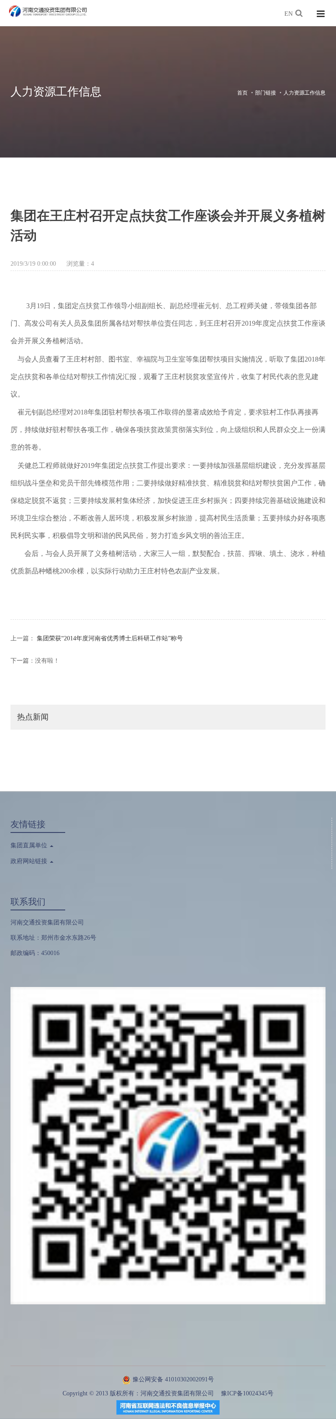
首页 (242, 93)
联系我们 (28, 901)
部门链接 (265, 93)
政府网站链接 (29, 861)
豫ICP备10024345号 (247, 1393)
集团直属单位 (29, 845)
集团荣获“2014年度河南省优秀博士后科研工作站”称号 (110, 638)
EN (288, 14)
